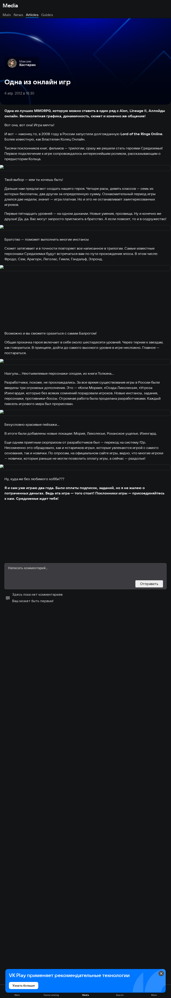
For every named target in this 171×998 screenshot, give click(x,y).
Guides (47, 14)
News (18, 14)
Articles (32, 14)
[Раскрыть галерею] (85, 168)
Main (7, 14)
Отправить (149, 584)
